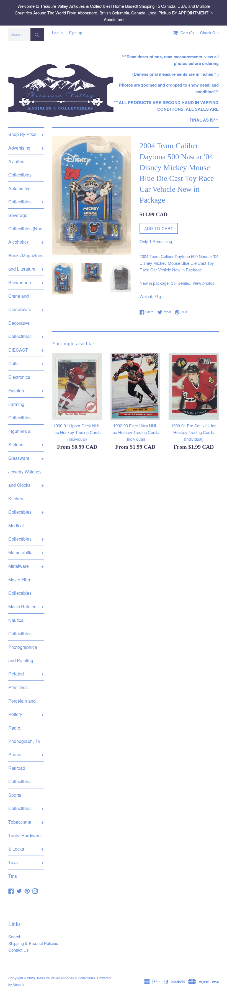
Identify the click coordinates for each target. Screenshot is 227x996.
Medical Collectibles (26, 532)
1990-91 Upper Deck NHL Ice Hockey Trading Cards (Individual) (77, 432)
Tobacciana (26, 822)
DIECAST (26, 350)
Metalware (26, 566)
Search (14, 936)
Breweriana (26, 282)
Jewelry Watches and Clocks (26, 478)
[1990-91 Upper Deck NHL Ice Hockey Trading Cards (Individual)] (77, 386)
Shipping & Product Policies (33, 943)
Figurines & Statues (26, 438)
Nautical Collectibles (20, 627)
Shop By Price (26, 134)
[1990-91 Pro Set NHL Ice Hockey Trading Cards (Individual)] (194, 386)
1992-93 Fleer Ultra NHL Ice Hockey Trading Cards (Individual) (135, 432)
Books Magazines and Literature (26, 262)
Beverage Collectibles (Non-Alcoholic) (26, 228)
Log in (57, 32)
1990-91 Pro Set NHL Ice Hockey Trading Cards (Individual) (193, 432)
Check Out (209, 32)
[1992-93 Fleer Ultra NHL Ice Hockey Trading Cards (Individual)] (135, 386)
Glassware (26, 458)
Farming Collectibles (20, 411)
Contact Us (18, 950)
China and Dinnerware (26, 302)
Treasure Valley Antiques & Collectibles (66, 977)
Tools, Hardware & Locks (26, 842)
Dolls (26, 363)
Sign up (75, 32)
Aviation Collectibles (20, 168)
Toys (26, 862)
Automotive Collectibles (26, 195)
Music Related (26, 606)
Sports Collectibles (26, 801)
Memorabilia (26, 552)
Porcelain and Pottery (26, 707)
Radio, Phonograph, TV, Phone (26, 741)
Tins (12, 876)
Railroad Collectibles (20, 775)
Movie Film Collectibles (20, 586)
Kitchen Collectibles (26, 505)
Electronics (19, 377)
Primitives (18, 687)
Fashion (26, 390)
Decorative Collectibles (26, 329)
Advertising (26, 148)
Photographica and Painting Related (26, 660)
